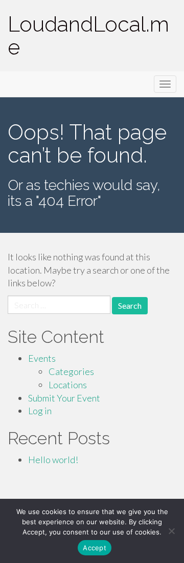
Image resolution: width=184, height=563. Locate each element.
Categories (71, 371)
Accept (94, 548)
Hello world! (53, 459)
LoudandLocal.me (88, 36)
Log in (40, 410)
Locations (68, 384)
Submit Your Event (64, 398)
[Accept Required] (171, 531)
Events (42, 358)
